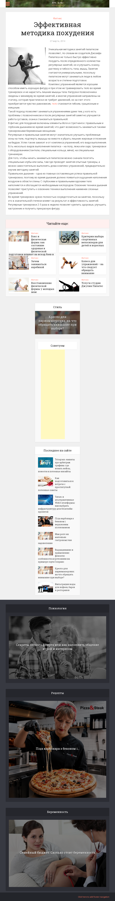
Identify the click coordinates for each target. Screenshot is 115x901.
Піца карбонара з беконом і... (57, 748)
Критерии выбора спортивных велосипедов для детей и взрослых (92, 241)
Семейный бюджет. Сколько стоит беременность (57, 852)
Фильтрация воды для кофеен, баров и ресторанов (65, 587)
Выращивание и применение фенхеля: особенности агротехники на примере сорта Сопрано (55, 555)
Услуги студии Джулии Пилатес (92, 284)
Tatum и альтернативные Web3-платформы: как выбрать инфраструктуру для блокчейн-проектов (56, 504)
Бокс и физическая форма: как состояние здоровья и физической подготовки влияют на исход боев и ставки (31, 247)
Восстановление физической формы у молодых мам (42, 287)
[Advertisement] (53, 394)
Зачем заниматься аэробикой (38, 264)
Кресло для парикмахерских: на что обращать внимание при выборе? (57, 322)
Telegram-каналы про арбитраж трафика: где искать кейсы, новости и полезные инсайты (56, 465)
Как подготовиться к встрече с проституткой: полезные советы (56, 484)
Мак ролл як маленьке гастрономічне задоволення (55, 539)
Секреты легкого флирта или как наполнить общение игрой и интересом (57, 647)
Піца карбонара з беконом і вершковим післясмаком (64, 523)
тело (54, 103)
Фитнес (57, 18)
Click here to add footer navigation (93, 896)
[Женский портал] (57, 3)
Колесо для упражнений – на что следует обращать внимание (92, 267)
